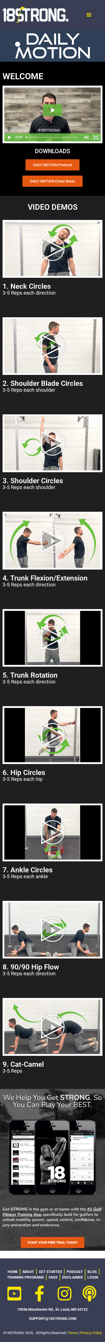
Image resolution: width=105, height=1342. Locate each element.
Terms (73, 1333)
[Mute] (86, 137)
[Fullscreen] (96, 137)
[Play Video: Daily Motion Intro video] (52, 110)
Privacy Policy (91, 1333)
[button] (89, 14)
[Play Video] (9, 137)
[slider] (52, 137)
